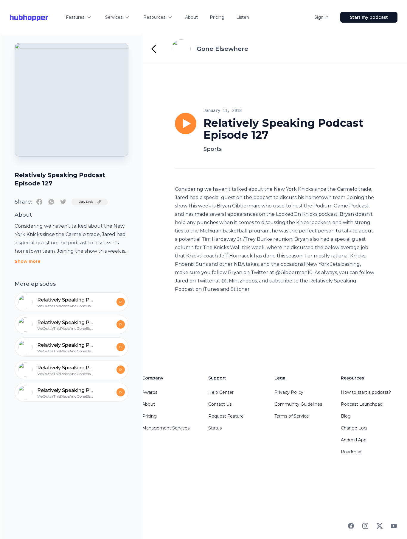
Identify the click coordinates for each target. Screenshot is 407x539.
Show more (28, 261)
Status (215, 428)
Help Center (221, 392)
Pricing (217, 17)
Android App (353, 440)
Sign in (321, 17)
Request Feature (226, 416)
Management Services (165, 428)
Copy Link (86, 201)
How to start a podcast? (366, 392)
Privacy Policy (288, 392)
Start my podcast (369, 17)
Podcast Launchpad (362, 404)
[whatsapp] (51, 201)
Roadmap (351, 451)
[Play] (185, 123)
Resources (154, 17)
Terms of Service (291, 416)
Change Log (354, 428)
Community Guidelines (298, 404)
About (191, 17)
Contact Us (220, 404)
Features (75, 17)
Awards (149, 392)
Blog (346, 416)
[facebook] (39, 201)
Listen (242, 17)
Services (113, 17)
